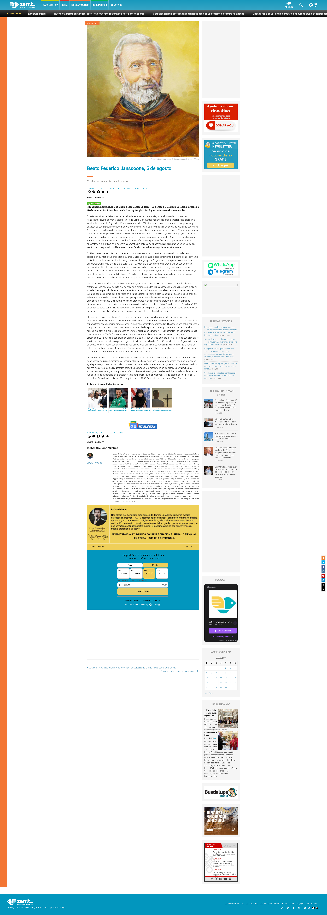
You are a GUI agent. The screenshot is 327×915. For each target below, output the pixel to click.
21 (216, 682)
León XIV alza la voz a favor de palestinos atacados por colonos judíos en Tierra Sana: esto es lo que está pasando (226, 472)
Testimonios (92, 23)
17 (230, 678)
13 (212, 678)
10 (230, 673)
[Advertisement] (142, 643)
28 (216, 687)
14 (216, 678)
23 (226, 682)
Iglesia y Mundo (80, 5)
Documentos (99, 5)
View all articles (94, 463)
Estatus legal (288, 903)
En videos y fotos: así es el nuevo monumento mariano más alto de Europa (226, 436)
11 (235, 673)
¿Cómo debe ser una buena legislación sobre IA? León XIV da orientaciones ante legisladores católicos (220, 342)
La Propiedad (252, 903)
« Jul (206, 693)
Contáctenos (311, 903)
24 (230, 682)
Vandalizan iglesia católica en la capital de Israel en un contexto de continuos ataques (87, 13)
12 (207, 678)
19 (207, 682)
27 (212, 687)
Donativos (116, 5)
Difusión (277, 903)
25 (235, 682)
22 (221, 682)
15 (221, 678)
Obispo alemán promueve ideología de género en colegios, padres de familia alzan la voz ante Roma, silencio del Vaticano (225, 453)
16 (226, 678)
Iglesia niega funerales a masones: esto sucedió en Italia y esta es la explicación (226, 421)
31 (230, 687)
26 (207, 687)
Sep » (211, 693)
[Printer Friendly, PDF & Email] (94, 203)
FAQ (242, 903)
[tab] (213, 845)
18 (235, 678)
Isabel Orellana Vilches (122, 188)
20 (212, 682)
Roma (65, 5)
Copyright (299, 903)
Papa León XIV (50, 5)
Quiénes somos (232, 903)
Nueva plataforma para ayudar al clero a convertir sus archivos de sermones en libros (220, 366)
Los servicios (266, 903)
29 (221, 687)
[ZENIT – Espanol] (25, 5)
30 (226, 687)
